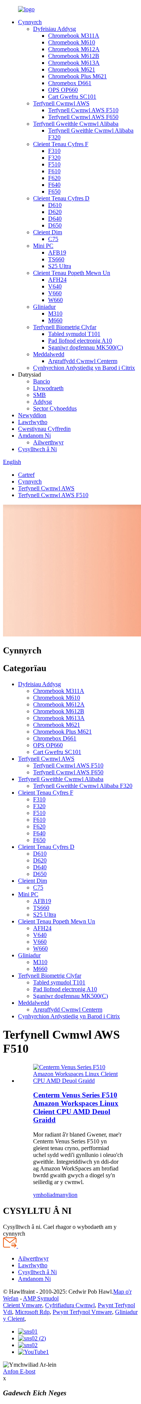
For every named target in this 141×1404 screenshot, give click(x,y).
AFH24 (57, 279)
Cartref (26, 475)
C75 (53, 239)
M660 (55, 320)
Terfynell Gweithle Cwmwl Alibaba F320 (82, 786)
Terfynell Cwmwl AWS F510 (83, 110)
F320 (54, 157)
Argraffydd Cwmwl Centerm (82, 361)
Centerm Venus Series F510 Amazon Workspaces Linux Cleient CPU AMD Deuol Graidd (75, 1107)
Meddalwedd (48, 354)
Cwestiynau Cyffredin (44, 429)
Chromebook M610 (71, 42)
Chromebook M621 (71, 69)
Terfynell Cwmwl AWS (61, 103)
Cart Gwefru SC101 (72, 96)
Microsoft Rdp (32, 1312)
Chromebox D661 (69, 83)
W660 (55, 300)
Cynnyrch (30, 22)
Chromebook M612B (73, 56)
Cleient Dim (47, 232)
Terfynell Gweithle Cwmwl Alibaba (75, 124)
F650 (54, 191)
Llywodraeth (48, 388)
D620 (55, 212)
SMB (39, 395)
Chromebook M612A (74, 49)
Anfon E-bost (19, 1371)
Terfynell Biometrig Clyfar (64, 327)
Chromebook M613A (74, 63)
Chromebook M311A (73, 35)
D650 (55, 225)
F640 (54, 185)
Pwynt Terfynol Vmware (82, 1312)
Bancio (41, 381)
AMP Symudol (41, 1298)
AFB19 (57, 252)
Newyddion (32, 415)
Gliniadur (44, 307)
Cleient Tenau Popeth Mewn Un (71, 273)
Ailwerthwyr (48, 442)
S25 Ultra (59, 266)
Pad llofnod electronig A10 (80, 340)
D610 (55, 205)
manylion (66, 1195)
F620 (54, 178)
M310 (55, 313)
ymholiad (44, 1195)
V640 (55, 286)
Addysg (42, 401)
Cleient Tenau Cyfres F (60, 144)
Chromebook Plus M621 (77, 76)
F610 (54, 171)
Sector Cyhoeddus (55, 408)
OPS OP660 (63, 90)
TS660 (56, 259)
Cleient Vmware (22, 1305)
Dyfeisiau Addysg (54, 29)
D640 (55, 218)
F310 (54, 151)
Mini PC (43, 246)
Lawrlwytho (32, 422)
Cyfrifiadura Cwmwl (70, 1305)
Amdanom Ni (34, 435)
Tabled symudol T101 (74, 334)
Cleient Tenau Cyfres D (61, 198)
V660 (55, 293)
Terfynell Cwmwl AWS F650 (83, 117)
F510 (54, 164)
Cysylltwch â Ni (37, 449)
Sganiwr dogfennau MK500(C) (85, 347)
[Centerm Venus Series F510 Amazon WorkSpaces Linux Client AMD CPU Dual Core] (78, 1080)
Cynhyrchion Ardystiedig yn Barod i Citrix (84, 368)
